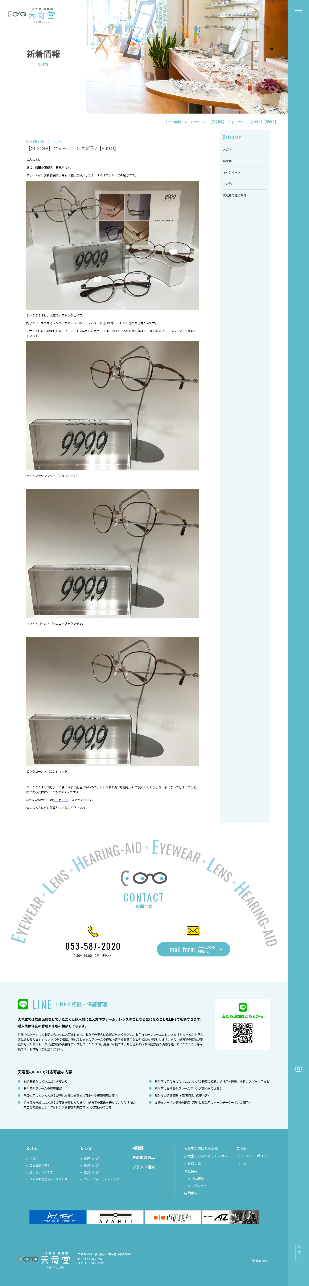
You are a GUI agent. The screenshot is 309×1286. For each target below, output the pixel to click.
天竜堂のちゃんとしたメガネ (206, 1155)
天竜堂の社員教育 (234, 195)
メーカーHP (61, 800)
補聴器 (227, 161)
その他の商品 (143, 1157)
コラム (241, 1148)
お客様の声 (192, 1163)
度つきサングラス (41, 1172)
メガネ (57, 141)
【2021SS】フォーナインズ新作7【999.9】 (72, 148)
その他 (227, 183)
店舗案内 (191, 1192)
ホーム (241, 1163)
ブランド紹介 (143, 1166)
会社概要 (198, 1178)
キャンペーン (231, 172)
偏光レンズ (91, 1158)
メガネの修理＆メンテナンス (48, 1179)
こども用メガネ (39, 1165)
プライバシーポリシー (253, 1155)
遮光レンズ (91, 1172)
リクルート (199, 1185)
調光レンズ (91, 1165)
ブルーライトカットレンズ (101, 1179)
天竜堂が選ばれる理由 (201, 1148)
